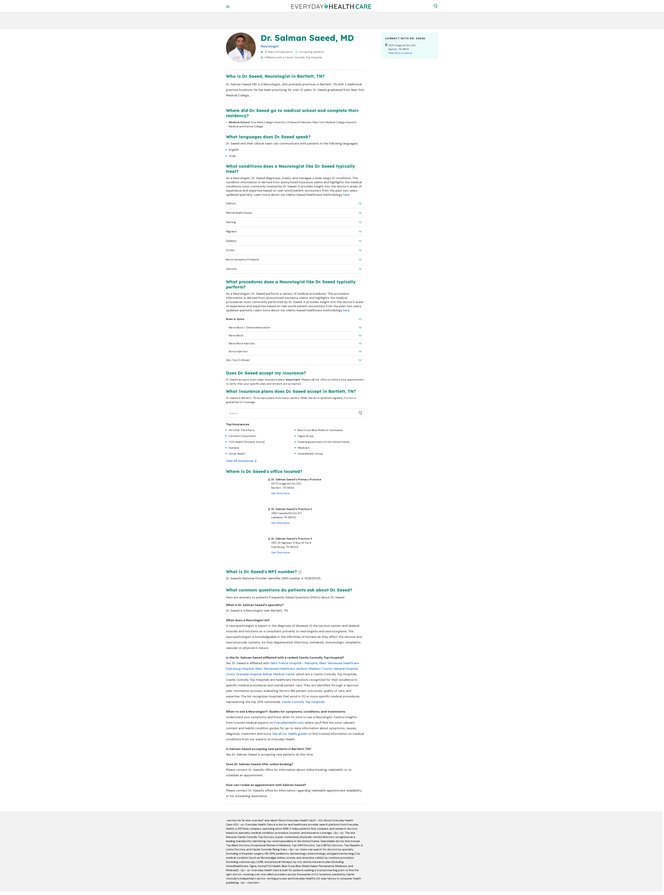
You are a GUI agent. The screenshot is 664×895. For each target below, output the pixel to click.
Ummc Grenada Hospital (243, 674)
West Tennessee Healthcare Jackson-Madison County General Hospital (306, 669)
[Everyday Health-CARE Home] (331, 6)
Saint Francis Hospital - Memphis (294, 663)
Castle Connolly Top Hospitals (303, 702)
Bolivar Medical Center (279, 674)
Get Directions (280, 493)
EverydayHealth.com (288, 723)
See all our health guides (289, 734)
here (346, 195)
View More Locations (400, 53)
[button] (435, 6)
